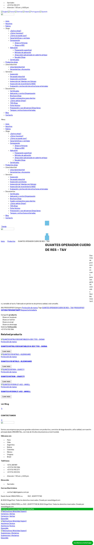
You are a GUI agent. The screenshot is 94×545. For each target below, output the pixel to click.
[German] (19, 12)
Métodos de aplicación (23, 53)
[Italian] (26, 12)
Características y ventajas (20, 38)
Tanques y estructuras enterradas (23, 110)
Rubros (8, 26)
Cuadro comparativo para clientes (22, 98)
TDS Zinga (14, 103)
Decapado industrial (17, 77)
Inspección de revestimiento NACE (23, 84)
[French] (11, 12)
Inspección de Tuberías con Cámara (23, 81)
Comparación (15, 40)
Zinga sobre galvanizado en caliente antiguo (31, 55)
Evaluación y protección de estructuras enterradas (29, 86)
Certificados (14, 60)
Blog (7, 113)
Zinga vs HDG (19, 45)
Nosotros (9, 24)
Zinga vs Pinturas (21, 43)
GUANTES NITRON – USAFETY (13, 377)
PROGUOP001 (79, 308)
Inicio (3, 241)
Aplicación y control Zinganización (22, 93)
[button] (47, 119)
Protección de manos (30, 308)
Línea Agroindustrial (17, 67)
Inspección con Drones (18, 79)
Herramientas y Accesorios (20, 69)
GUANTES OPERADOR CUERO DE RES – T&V (57, 308)
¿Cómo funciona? (16, 33)
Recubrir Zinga (20, 57)
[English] (4, 12)
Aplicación (14, 48)
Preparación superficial (23, 50)
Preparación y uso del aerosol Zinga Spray (25, 108)
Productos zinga (12, 62)
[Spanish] (43, 12)
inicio (7, 21)
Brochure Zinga (15, 96)
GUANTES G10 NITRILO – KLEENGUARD (16, 361)
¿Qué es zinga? (15, 31)
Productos (11, 241)
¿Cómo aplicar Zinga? (18, 101)
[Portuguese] (34, 12)
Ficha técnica (15, 106)
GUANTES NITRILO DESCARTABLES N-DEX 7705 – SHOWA (24, 346)
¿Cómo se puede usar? (18, 36)
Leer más (6, 351)
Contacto (9, 115)
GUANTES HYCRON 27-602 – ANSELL (16, 392)
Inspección (14, 74)
